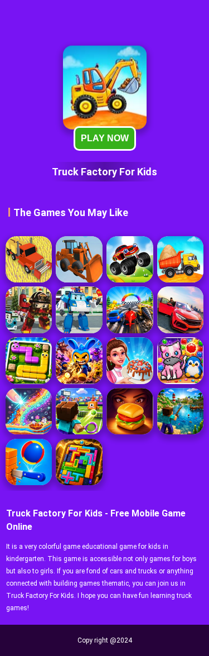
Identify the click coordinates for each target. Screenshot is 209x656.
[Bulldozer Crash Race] (79, 259)
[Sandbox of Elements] (29, 411)
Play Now (105, 138)
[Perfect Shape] (129, 309)
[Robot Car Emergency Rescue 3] (29, 309)
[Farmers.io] (29, 259)
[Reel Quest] (180, 411)
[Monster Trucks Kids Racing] (129, 259)
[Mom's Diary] (129, 360)
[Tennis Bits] (79, 411)
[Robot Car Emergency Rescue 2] (79, 309)
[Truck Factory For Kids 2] (180, 259)
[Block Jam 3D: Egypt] (79, 462)
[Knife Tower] (29, 462)
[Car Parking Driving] (180, 309)
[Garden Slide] (29, 360)
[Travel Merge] (129, 411)
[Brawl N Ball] (79, 360)
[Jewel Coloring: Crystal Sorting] (180, 360)
